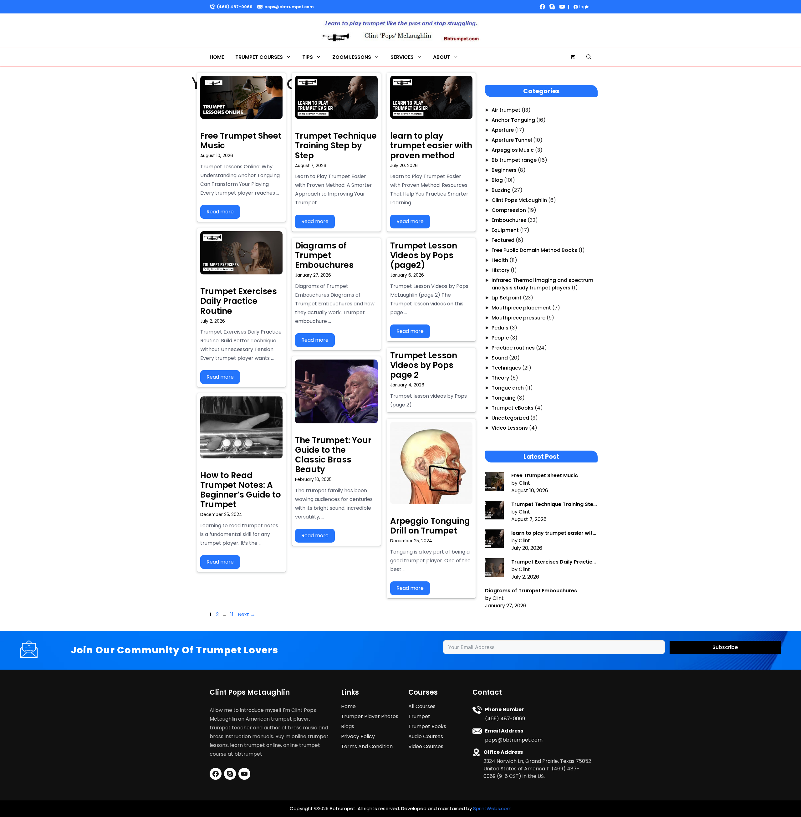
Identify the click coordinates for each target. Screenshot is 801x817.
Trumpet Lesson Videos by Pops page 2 (423, 365)
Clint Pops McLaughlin (519, 200)
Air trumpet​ (506, 110)
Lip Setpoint (507, 297)
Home (217, 57)
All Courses (422, 706)
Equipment (505, 230)
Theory (500, 377)
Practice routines (513, 347)
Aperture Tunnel (512, 140)
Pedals (500, 327)
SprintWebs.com (492, 808)
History (500, 270)
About (441, 57)
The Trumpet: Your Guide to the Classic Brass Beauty (333, 455)
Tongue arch (508, 387)
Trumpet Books (427, 726)
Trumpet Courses (259, 57)
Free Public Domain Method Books (534, 250)
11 (232, 614)
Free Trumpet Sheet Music (241, 140)
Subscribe (725, 647)
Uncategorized (510, 417)
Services (402, 57)
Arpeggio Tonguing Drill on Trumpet (430, 525)
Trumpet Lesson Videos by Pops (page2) (423, 255)
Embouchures (509, 220)
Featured (503, 240)
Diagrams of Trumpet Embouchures (324, 255)
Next (246, 614)
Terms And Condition (367, 746)
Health (500, 260)
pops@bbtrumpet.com (289, 7)
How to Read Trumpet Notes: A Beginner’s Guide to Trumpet (240, 490)
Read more (220, 211)
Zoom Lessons (351, 57)
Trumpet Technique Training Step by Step (336, 145)
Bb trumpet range (514, 160)
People (500, 337)
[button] (589, 57)
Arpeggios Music (513, 150)
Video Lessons (510, 427)
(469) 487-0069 (235, 7)
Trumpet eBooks (512, 407)
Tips (307, 57)
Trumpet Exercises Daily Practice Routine (238, 301)
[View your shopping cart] (572, 57)
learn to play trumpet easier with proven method (431, 145)
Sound (500, 357)
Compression (509, 210)
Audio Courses (425, 736)
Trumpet (419, 716)
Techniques (506, 367)
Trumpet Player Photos (369, 716)
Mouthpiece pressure (518, 317)
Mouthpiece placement (521, 307)
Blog (497, 180)
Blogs (347, 726)
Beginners (504, 170)
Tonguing (504, 397)
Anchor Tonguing (513, 120)
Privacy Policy (358, 736)
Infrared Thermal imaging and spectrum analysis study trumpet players (542, 284)
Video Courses (425, 746)
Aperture (503, 130)
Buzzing (501, 190)
